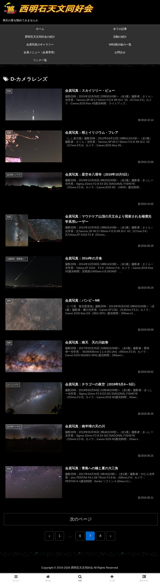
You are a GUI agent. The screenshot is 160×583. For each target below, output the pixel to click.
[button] (148, 522)
